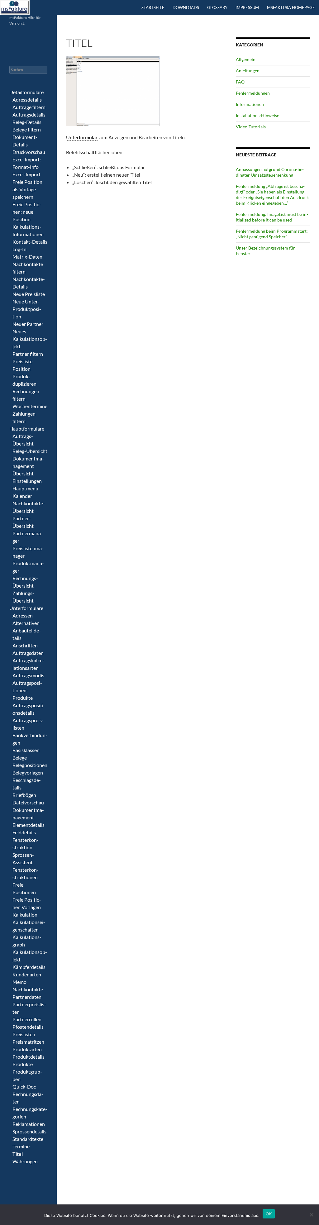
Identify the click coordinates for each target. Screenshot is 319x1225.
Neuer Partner (27, 324)
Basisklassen (26, 750)
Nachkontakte (27, 989)
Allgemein (245, 59)
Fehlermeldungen (253, 93)
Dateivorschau (28, 802)
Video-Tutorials (251, 126)
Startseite (152, 7)
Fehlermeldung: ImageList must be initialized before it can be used (272, 217)
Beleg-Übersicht (29, 451)
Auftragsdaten (28, 653)
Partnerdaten (26, 997)
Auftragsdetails (28, 114)
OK (269, 1213)
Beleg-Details (26, 122)
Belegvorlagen (27, 772)
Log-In (19, 249)
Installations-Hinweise (257, 115)
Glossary (217, 7)
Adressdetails (27, 99)
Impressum (247, 7)
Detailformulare (26, 92)
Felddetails (24, 832)
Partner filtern (27, 354)
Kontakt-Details (29, 242)
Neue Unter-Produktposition (26, 308)
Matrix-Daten (27, 257)
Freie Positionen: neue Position (26, 211)
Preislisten (23, 1034)
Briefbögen (24, 795)
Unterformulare (26, 608)
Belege (19, 757)
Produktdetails (28, 1057)
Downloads (186, 7)
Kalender (22, 496)
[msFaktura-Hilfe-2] (15, 7)
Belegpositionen (29, 765)
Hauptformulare (26, 428)
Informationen (250, 104)
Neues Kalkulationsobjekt (29, 338)
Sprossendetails (29, 1131)
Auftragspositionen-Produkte (27, 690)
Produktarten (27, 1049)
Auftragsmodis (28, 675)
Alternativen (26, 623)
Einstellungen (27, 481)
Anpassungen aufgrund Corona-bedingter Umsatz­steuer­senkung (270, 172)
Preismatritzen (28, 1042)
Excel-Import (26, 174)
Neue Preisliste (28, 294)
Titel (17, 1154)
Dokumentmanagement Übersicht (28, 465)
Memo (19, 982)
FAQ (240, 81)
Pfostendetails (28, 1027)
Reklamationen (28, 1124)
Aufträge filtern (28, 107)
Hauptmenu (25, 488)
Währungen (25, 1161)
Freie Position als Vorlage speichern (27, 189)
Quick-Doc (24, 1086)
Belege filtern (26, 129)
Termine (21, 1146)
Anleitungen (247, 70)
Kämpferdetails (28, 967)
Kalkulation (24, 915)
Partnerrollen (26, 1019)
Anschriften (25, 645)
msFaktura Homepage (291, 7)
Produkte (22, 1064)
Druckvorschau (28, 152)
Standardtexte (27, 1139)
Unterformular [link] (82, 137)
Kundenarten (26, 974)
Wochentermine (29, 406)
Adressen (22, 615)
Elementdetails (28, 825)
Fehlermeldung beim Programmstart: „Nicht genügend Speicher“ (272, 233)
